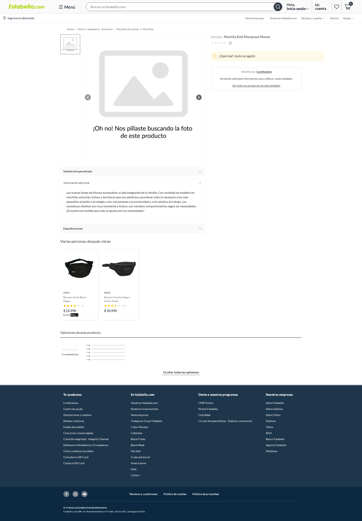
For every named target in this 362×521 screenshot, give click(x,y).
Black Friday (138, 439)
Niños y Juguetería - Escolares (95, 29)
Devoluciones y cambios (77, 414)
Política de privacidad (206, 494)
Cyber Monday (139, 427)
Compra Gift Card (73, 463)
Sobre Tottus (273, 414)
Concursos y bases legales (78, 433)
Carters (135, 475)
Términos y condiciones (143, 494)
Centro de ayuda (73, 408)
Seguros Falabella (276, 445)
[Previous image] (88, 97)
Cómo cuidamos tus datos (78, 451)
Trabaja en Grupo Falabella (146, 421)
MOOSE (216, 37)
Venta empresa (139, 414)
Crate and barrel (140, 457)
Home (70, 29)
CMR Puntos (205, 402)
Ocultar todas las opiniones (181, 372)
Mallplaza (271, 451)
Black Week (137, 445)
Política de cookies (175, 494)
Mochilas (148, 29)
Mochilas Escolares (128, 29)
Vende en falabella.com (144, 402)
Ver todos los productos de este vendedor (256, 85)
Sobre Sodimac (274, 408)
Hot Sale (136, 451)
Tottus (269, 427)
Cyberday (136, 433)
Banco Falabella (275, 439)
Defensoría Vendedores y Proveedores (85, 445)
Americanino (138, 463)
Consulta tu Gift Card (75, 457)
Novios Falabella (208, 408)
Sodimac (271, 421)
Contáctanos (70, 402)
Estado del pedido (73, 427)
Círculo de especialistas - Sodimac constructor (225, 421)
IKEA (269, 433)
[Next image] (199, 97)
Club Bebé (204, 414)
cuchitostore (264, 71)
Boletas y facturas (73, 421)
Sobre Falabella (275, 402)
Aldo (134, 469)
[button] (184, 6)
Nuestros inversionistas (144, 408)
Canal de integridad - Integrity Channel (86, 439)
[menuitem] (310, 18)
